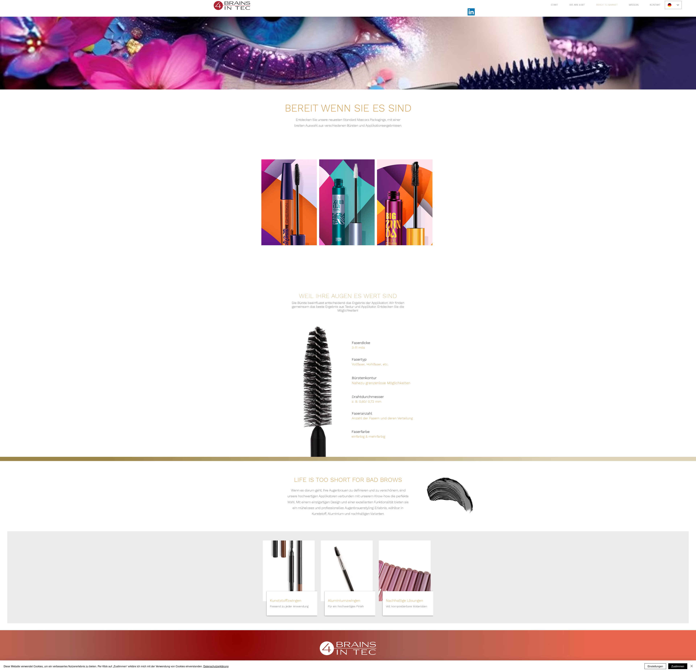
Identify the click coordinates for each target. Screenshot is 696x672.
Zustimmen (677, 666)
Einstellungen (655, 666)
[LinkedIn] (471, 11)
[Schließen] (691, 666)
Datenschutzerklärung (216, 666)
